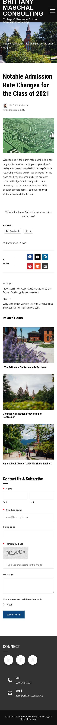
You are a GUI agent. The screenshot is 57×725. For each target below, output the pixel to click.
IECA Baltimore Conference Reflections (24, 367)
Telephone (9, 526)
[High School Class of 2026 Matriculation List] (28, 441)
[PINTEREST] (30, 266)
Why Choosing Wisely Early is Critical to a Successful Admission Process (28, 303)
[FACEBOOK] (30, 257)
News (23, 242)
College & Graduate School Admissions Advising (20, 21)
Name (8, 488)
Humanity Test (13, 543)
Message (8, 574)
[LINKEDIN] (45, 257)
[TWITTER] (38, 257)
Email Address (12, 509)
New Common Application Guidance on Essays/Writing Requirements (27, 288)
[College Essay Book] (32, 660)
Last (32, 502)
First (5, 502)
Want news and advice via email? (22, 599)
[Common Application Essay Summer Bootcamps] (28, 391)
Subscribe (30, 212)
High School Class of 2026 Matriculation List (27, 463)
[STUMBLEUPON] (38, 266)
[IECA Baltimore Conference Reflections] (28, 345)
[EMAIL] (45, 266)
